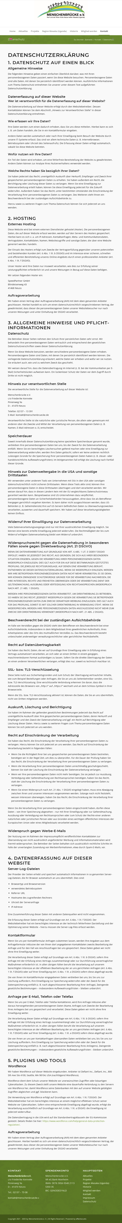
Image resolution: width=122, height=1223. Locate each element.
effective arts (81, 1219)
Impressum (89, 1197)
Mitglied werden (91, 1190)
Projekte (87, 1179)
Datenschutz (16, 39)
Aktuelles (88, 1175)
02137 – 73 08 (20, 1192)
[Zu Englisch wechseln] (11, 39)
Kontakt (87, 1194)
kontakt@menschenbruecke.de (24, 1197)
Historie (87, 1186)
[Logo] (61, 13)
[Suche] (112, 39)
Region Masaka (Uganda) (96, 1183)
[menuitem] (12, 31)
